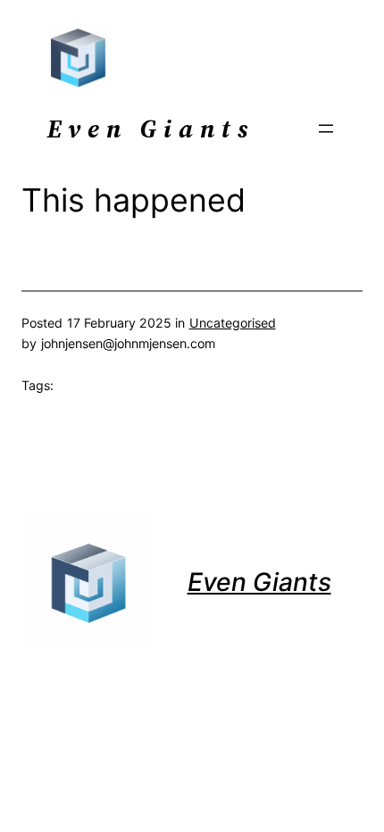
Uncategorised (232, 322)
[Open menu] (326, 128)
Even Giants (259, 582)
